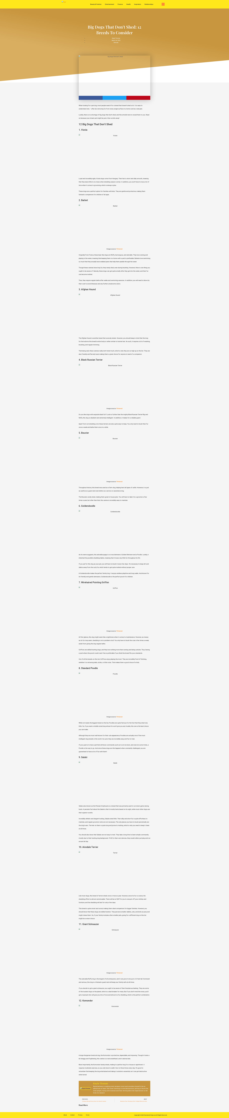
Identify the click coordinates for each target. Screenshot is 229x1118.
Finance (120, 4)
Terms (87, 1115)
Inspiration (137, 4)
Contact (72, 1115)
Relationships (149, 4)
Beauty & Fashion (95, 4)
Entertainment (109, 4)
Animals (116, 42)
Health (128, 4)
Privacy (80, 1115)
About (65, 1115)
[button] (163, 4)
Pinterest (119, 249)
